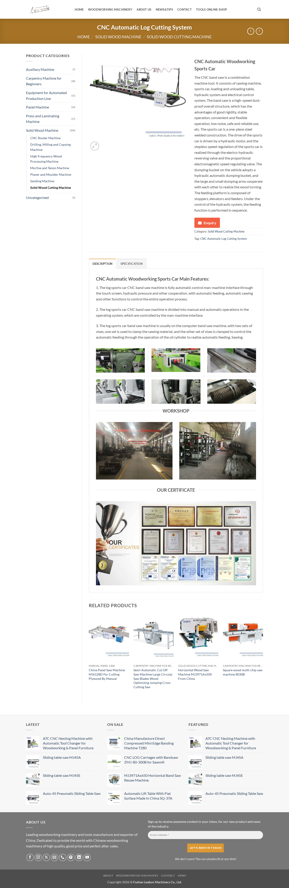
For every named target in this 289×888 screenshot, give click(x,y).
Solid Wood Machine (118, 36)
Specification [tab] (132, 263)
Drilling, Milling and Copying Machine (50, 147)
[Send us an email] (54, 857)
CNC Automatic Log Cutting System (223, 238)
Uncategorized (37, 197)
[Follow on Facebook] (30, 857)
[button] (94, 146)
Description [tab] (103, 263)
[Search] (259, 9)
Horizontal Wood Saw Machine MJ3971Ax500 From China (195, 674)
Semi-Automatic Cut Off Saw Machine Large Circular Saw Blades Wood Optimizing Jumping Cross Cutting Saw (153, 678)
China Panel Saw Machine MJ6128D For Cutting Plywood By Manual (107, 674)
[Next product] (250, 31)
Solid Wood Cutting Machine (179, 36)
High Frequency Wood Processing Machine (46, 158)
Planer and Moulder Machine (50, 174)
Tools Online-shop (211, 9)
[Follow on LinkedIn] (79, 857)
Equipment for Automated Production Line (46, 95)
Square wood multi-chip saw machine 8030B (243, 672)
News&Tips (164, 9)
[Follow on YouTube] (87, 857)
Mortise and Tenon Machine (49, 168)
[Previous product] (259, 31)
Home (79, 9)
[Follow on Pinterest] (71, 857)
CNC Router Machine (45, 138)
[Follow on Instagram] (38, 857)
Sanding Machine (42, 181)
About (108, 875)
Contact (184, 9)
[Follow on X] (46, 857)
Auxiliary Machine (40, 69)
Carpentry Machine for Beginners (43, 81)
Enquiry (210, 223)
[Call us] (62, 857)
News (182, 875)
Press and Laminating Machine (42, 119)
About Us (144, 9)
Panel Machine (37, 107)
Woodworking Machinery (110, 9)
